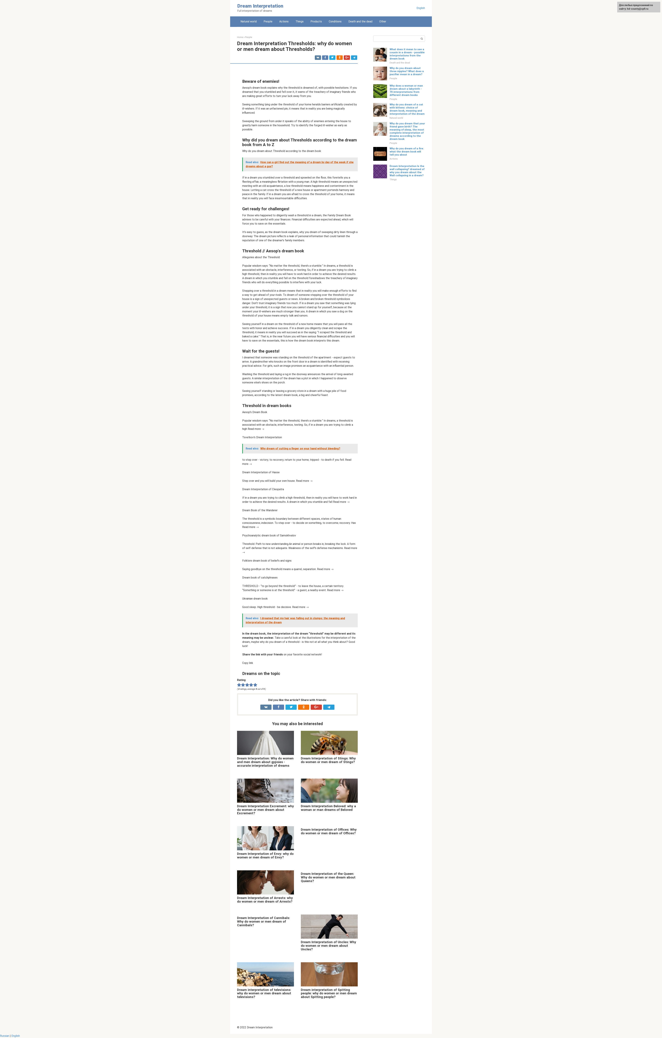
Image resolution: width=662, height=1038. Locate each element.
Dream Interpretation (260, 6)
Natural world (248, 21)
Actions (284, 21)
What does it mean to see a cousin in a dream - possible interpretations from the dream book (407, 54)
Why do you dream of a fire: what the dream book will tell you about (407, 151)
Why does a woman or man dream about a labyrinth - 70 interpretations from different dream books (406, 90)
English (421, 8)
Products (316, 21)
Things (299, 21)
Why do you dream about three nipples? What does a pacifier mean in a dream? (407, 71)
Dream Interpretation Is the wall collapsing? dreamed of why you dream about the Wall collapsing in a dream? (407, 171)
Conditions (335, 21)
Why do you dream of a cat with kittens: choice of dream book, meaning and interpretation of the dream (407, 109)
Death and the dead (360, 21)
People (268, 21)
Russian (4, 1035)
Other (382, 21)
